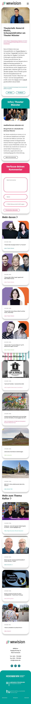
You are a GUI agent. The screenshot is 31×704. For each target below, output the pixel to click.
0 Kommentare (7, 43)
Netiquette (15, 697)
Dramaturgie (15, 87)
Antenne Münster (8, 143)
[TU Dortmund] (15, 691)
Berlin (5, 63)
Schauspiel (9, 87)
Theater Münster (14, 41)
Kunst (20, 87)
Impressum (26, 697)
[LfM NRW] (15, 684)
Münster (20, 41)
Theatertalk (14, 53)
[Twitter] (19, 666)
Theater (15, 55)
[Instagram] (15, 666)
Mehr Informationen (11, 157)
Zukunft (25, 80)
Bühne (5, 88)
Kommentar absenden (12, 210)
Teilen (10, 92)
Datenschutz (4, 697)
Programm (9, 88)
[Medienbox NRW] (15, 676)
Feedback (20, 92)
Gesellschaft (24, 87)
